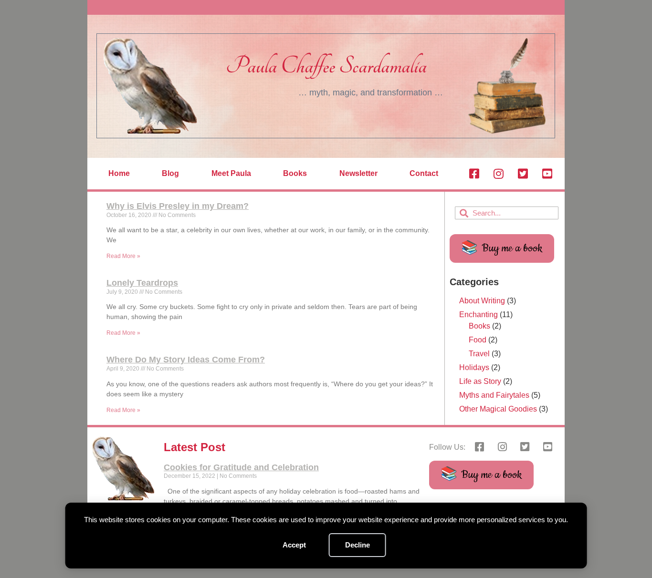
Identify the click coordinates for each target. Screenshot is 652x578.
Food (477, 340)
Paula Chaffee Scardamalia (326, 66)
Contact (424, 173)
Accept (294, 545)
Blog (170, 173)
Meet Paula (231, 173)
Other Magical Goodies (498, 409)
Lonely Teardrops (142, 283)
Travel (479, 354)
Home (119, 173)
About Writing (482, 301)
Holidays (474, 367)
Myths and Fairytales (494, 395)
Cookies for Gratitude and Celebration (241, 467)
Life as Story (480, 381)
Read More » (123, 256)
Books (295, 173)
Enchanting (478, 314)
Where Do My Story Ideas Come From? (185, 359)
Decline (357, 545)
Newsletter (358, 173)
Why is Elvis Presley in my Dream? (177, 206)
